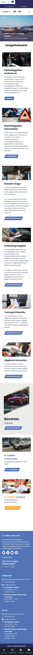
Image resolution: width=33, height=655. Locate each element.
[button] (12, 469)
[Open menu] (29, 11)
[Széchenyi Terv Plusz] (7, 2)
